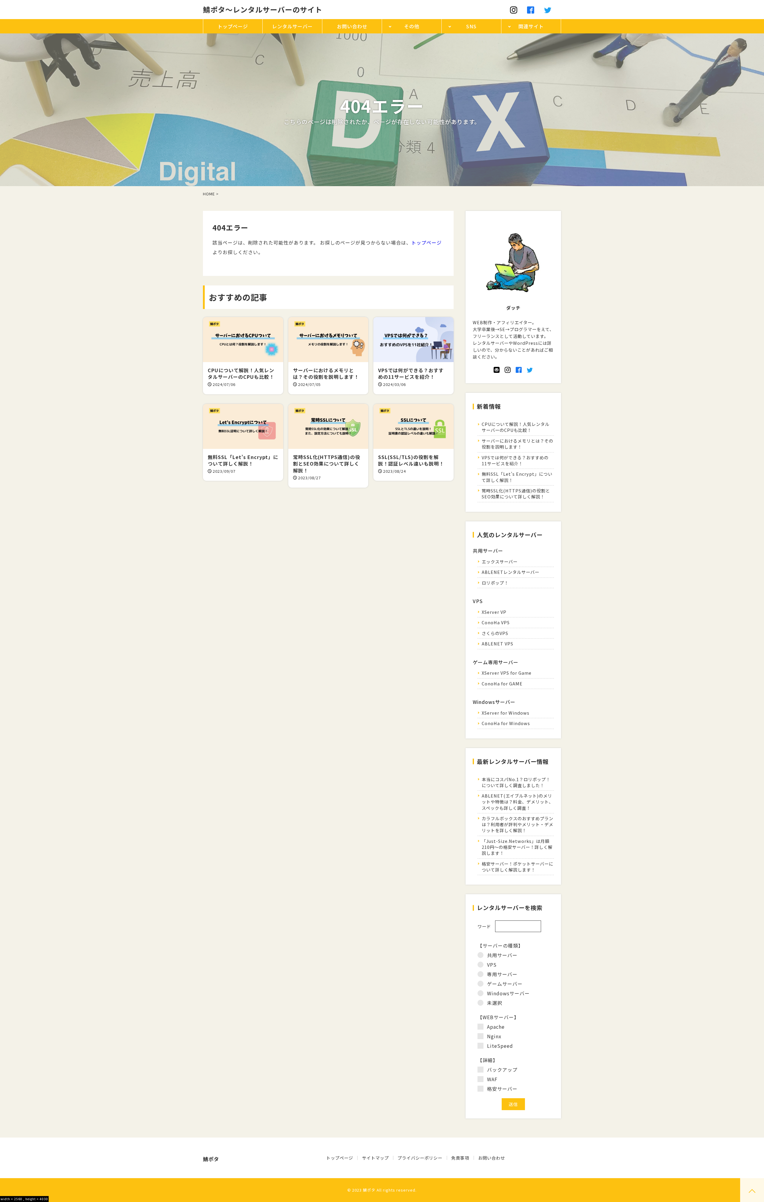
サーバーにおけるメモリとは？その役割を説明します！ (517, 444)
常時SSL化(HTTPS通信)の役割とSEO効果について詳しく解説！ (516, 493)
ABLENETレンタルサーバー (510, 572)
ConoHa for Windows (506, 723)
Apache (496, 1026)
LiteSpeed (500, 1045)
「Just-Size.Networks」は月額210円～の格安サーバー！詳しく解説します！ (517, 847)
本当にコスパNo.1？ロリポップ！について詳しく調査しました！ (516, 782)
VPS (492, 964)
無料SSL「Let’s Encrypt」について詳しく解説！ (517, 477)
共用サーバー (502, 955)
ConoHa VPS (496, 622)
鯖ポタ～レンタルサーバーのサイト (262, 9)
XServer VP (494, 612)
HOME (209, 194)
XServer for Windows (505, 713)
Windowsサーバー (508, 993)
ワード (484, 926)
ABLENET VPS (497, 643)
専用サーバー (502, 974)
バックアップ (502, 1069)
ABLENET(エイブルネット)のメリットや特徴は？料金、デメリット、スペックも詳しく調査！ (517, 801)
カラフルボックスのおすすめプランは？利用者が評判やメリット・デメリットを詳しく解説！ (517, 824)
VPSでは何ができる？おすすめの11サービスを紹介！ (515, 460)
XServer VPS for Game (507, 673)
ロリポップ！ (495, 583)
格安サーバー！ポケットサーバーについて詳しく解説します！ (517, 866)
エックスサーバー (499, 561)
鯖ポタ (369, 1190)
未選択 (494, 1002)
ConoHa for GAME (502, 683)
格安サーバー (502, 1088)
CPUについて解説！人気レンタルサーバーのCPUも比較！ (515, 427)
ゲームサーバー (505, 983)
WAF (492, 1079)
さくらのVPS (495, 633)
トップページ (426, 242)
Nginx (494, 1036)
